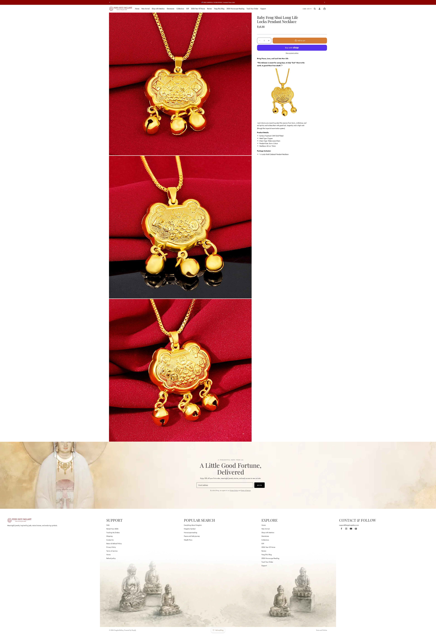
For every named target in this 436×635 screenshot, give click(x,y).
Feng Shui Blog (266, 554)
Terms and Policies (321, 630)
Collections (265, 540)
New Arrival (265, 529)
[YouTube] (351, 528)
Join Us (259, 485)
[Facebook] (341, 528)
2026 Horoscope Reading (270, 558)
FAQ (107, 525)
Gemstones (265, 536)
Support (264, 565)
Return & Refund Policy (114, 543)
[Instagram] (346, 528)
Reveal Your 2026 (112, 529)
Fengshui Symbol (189, 529)
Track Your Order (267, 562)
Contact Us (110, 540)
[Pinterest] (355, 528)
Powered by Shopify (130, 630)
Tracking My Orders (113, 532)
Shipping (109, 536)
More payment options (292, 53)
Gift (262, 543)
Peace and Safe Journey (192, 536)
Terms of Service (245, 490)
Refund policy (111, 558)
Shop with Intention (267, 532)
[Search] (314, 8)
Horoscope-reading (190, 532)
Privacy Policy (234, 490)
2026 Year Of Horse (268, 547)
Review (263, 551)
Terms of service (111, 551)
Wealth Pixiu (188, 540)
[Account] (319, 8)
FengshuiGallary (118, 630)
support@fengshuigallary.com (349, 525)
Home (108, 554)
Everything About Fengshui (193, 525)
